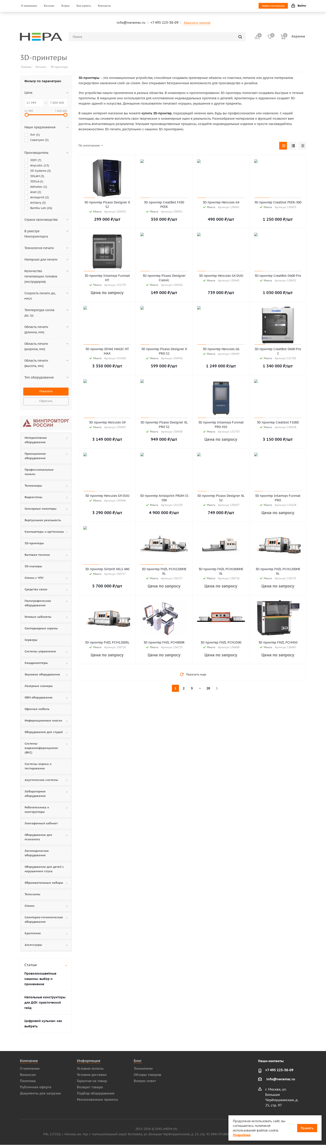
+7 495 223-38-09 (164, 22)
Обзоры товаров (147, 1075)
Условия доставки (91, 1075)
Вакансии (28, 1075)
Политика (28, 1081)
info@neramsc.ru (131, 22)
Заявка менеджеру (273, 5)
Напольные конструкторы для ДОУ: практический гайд (44, 1002)
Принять (307, 1128)
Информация (88, 1060)
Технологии (143, 1068)
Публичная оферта (35, 1087)
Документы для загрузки (40, 1093)
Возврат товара (90, 1087)
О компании (29, 1068)
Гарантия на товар (92, 1081)
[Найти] (240, 36)
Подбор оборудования (95, 1093)
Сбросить (46, 401)
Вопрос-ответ (145, 1081)
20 (208, 688)
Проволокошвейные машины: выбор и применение (40, 978)
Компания (29, 1060)
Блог (138, 1060)
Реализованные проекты (97, 1099)
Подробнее (242, 1135)
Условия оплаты (90, 1068)
